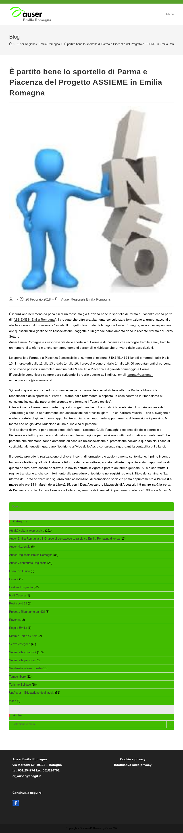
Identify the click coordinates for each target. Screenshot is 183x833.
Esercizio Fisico (19, 571)
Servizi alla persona (22, 660)
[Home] (10, 44)
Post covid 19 (18, 603)
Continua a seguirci (27, 792)
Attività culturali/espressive (26, 530)
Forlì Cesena (17, 595)
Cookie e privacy (133, 759)
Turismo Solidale (20, 684)
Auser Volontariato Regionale (27, 563)
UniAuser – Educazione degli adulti (31, 692)
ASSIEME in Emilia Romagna (34, 319)
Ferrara (13, 579)
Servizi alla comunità (22, 652)
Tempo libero (17, 676)
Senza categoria (19, 644)
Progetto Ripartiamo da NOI (27, 611)
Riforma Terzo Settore (23, 636)
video (12, 701)
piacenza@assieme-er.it (35, 380)
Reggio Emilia (18, 627)
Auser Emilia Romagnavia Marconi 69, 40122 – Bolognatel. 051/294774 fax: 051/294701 (37, 764)
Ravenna (15, 619)
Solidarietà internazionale (25, 668)
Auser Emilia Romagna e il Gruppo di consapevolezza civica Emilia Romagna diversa (64, 538)
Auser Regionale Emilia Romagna (85, 299)
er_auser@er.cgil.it (26, 776)
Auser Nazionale (19, 546)
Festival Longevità (21, 587)
